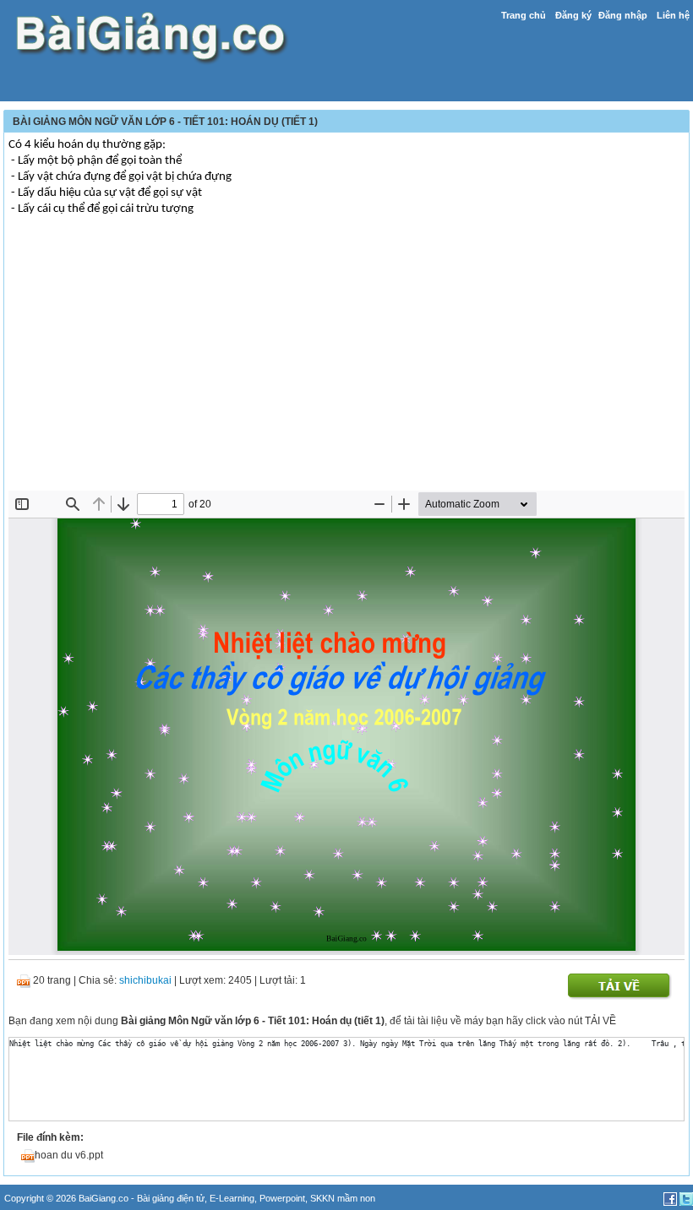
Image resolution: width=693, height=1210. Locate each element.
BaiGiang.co (103, 1198)
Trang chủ (523, 15)
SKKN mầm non (342, 1198)
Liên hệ (673, 15)
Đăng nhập (622, 15)
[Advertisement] (346, 364)
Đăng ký (573, 15)
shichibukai (145, 980)
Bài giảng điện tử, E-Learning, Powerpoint (221, 1198)
